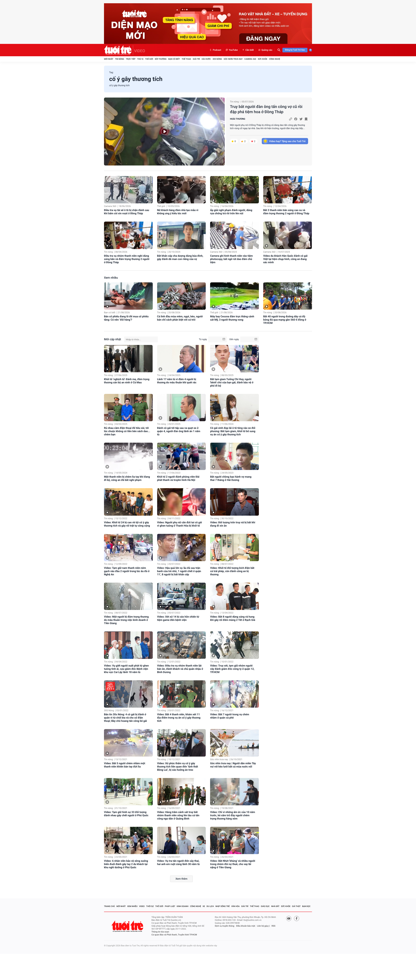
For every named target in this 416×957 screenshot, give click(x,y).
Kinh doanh (182, 906)
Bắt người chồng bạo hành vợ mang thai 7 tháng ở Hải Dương (230, 478)
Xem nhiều (111, 277)
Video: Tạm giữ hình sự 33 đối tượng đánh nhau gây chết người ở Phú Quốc (126, 814)
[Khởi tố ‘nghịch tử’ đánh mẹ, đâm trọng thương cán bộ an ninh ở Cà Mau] (128, 358)
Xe (204, 906)
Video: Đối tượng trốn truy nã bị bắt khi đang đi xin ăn (232, 524)
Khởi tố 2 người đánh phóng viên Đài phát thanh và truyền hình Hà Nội (178, 478)
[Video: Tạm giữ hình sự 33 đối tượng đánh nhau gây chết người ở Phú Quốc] (128, 791)
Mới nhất (108, 59)
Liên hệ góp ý (263, 926)
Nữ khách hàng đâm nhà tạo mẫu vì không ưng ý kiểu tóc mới (177, 212)
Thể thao (186, 59)
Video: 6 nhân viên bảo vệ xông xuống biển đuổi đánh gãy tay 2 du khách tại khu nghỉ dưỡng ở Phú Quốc (126, 864)
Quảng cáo (266, 50)
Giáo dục (265, 906)
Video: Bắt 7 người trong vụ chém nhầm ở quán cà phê (229, 716)
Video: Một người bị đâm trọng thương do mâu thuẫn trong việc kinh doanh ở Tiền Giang (126, 620)
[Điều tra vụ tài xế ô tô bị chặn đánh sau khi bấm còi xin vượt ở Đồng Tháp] (128, 190)
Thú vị (140, 59)
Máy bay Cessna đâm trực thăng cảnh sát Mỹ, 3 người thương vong (232, 318)
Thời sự (150, 906)
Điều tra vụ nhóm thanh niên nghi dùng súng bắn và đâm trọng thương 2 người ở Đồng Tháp (126, 259)
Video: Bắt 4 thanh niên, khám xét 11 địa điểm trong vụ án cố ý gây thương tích (179, 717)
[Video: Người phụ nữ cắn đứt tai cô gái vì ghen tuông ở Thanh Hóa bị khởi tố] (181, 501)
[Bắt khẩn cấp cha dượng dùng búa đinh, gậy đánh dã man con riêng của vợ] (181, 235)
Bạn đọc (306, 906)
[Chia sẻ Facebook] (296, 119)
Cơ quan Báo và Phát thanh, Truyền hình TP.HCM (174, 935)
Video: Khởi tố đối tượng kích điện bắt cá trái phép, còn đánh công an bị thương (232, 571)
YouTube (233, 50)
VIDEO (139, 51)
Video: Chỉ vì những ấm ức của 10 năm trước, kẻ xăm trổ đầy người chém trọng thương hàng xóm (232, 815)
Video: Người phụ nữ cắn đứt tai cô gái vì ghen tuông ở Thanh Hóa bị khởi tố (179, 524)
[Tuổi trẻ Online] (127, 926)
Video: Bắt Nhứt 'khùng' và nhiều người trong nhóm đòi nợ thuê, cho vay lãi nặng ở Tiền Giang (232, 864)
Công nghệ (274, 59)
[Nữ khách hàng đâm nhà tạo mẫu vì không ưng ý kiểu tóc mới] (181, 190)
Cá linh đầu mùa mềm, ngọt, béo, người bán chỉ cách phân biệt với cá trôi (180, 318)
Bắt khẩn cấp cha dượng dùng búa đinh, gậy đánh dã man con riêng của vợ (180, 257)
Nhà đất (275, 906)
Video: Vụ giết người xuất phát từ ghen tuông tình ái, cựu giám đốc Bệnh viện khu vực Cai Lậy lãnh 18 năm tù (126, 669)
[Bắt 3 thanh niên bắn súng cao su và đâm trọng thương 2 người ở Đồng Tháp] (287, 190)
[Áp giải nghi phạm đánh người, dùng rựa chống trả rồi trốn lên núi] (234, 190)
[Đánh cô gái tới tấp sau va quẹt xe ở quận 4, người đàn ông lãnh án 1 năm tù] (181, 407)
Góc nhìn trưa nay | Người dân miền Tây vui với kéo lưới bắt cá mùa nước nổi (233, 765)
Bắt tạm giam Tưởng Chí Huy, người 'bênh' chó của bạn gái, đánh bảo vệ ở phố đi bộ (231, 382)
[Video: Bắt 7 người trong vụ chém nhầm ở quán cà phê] (234, 694)
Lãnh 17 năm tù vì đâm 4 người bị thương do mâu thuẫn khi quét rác (176, 381)
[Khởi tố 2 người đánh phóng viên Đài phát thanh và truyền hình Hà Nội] (181, 456)
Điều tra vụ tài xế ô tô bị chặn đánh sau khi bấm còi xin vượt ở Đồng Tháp (126, 212)
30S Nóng (217, 59)
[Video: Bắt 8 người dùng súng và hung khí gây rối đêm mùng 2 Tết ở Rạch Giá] (234, 596)
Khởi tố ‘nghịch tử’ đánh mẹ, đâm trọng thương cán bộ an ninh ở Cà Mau (126, 381)
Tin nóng (119, 59)
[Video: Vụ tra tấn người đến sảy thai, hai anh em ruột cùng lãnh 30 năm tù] (181, 840)
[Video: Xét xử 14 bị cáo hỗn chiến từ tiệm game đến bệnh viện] (181, 596)
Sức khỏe (262, 59)
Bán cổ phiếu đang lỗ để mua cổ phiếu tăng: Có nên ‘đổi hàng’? (126, 318)
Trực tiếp (131, 59)
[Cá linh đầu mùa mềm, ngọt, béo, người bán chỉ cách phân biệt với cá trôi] (181, 296)
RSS (273, 926)
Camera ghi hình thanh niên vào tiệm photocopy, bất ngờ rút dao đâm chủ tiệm (231, 259)
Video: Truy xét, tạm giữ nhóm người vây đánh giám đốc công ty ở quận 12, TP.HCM (232, 669)
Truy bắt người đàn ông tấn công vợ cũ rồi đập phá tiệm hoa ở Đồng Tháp (266, 109)
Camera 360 (250, 59)
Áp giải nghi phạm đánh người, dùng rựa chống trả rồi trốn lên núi (231, 212)
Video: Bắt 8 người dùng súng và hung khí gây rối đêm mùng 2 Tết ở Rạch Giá (232, 618)
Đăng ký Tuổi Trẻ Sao (295, 50)
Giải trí (196, 59)
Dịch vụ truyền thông (224, 926)
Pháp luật (170, 906)
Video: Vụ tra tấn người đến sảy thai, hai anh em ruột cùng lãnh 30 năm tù (178, 862)
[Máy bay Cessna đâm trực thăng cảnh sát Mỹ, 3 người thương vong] (234, 296)
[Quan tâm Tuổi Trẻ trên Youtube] (288, 918)
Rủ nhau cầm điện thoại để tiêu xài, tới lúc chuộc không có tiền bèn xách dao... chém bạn (127, 431)
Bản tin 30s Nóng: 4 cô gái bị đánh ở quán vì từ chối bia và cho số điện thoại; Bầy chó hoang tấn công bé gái (125, 717)
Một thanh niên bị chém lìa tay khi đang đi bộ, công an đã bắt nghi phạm (127, 478)
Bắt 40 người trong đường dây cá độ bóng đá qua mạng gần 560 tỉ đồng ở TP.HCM (284, 319)
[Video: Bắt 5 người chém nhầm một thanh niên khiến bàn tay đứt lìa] (128, 742)
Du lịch (210, 906)
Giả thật (296, 906)
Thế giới (149, 59)
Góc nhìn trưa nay (233, 59)
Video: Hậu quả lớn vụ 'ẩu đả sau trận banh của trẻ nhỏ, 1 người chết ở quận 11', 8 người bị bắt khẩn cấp (179, 571)
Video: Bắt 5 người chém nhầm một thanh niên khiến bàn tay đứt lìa (124, 765)
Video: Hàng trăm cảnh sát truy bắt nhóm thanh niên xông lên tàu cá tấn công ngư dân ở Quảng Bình (178, 815)
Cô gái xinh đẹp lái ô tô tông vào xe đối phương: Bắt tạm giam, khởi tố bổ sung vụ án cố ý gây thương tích (232, 431)
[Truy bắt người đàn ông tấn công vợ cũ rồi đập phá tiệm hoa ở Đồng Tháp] (164, 131)
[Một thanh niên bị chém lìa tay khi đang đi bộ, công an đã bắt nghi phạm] (128, 456)
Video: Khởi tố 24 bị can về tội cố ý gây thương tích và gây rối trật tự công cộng (127, 524)
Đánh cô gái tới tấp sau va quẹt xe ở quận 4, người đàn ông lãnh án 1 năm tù (178, 431)
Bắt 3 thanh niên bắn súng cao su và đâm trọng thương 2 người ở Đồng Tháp (286, 212)
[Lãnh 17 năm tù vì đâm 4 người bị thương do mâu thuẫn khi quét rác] (181, 358)
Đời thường (161, 59)
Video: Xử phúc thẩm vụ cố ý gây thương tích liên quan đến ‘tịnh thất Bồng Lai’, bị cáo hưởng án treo (177, 766)
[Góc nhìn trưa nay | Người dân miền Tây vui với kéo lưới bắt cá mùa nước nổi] (234, 742)
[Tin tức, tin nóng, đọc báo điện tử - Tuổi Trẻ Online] (118, 50)
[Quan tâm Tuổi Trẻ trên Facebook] (296, 918)
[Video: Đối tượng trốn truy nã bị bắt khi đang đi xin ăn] (234, 501)
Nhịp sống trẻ (222, 906)
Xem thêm (181, 878)
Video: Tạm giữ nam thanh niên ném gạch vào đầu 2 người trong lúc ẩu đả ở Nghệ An (127, 571)
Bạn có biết (174, 59)
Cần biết (249, 50)
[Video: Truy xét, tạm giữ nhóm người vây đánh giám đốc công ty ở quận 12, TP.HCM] (234, 645)
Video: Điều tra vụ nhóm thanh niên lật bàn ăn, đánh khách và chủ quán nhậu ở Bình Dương (180, 669)
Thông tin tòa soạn (160, 932)
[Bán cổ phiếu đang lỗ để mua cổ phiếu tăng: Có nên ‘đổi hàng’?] (128, 296)
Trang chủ (109, 906)
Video (142, 906)
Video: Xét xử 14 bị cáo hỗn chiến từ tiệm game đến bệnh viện (178, 618)
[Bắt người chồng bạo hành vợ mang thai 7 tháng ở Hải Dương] (234, 456)
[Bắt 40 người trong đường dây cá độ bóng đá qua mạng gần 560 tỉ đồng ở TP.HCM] (287, 296)
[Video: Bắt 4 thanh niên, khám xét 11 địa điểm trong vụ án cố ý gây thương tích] (181, 694)
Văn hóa (235, 906)
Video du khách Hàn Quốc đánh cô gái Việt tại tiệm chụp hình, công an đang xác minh (285, 259)
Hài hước (206, 59)
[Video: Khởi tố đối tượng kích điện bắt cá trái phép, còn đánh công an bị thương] (234, 547)
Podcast (217, 50)
